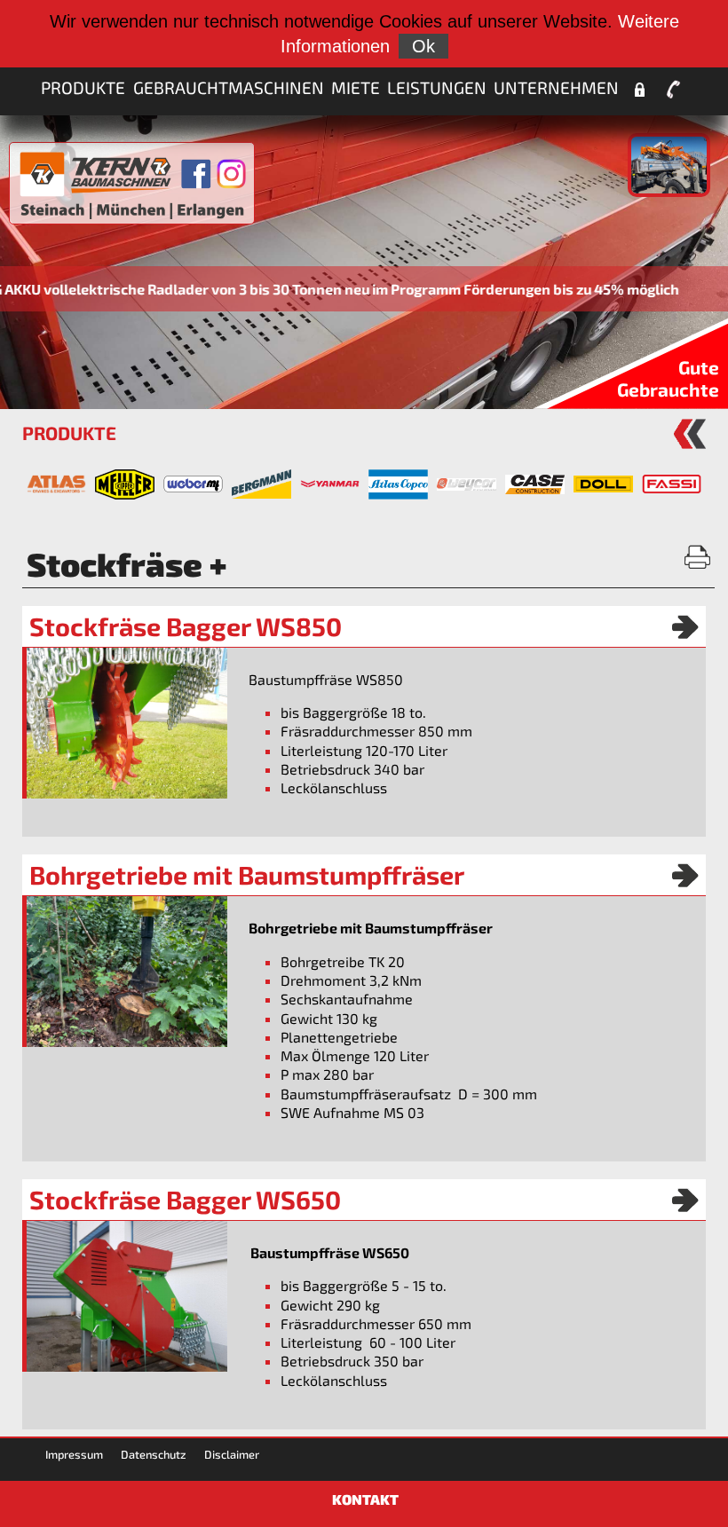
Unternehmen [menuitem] (556, 87)
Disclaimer (231, 1454)
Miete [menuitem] (355, 87)
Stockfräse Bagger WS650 (185, 1199)
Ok (423, 46)
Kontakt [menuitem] (674, 90)
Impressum (74, 1454)
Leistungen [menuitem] (437, 87)
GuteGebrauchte (668, 378)
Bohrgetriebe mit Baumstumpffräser (246, 875)
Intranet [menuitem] (639, 90)
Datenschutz (153, 1454)
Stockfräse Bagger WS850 (185, 626)
